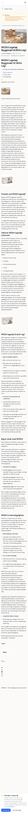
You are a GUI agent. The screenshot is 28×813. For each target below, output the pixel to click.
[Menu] (25, 2)
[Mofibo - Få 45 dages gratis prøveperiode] (14, 689)
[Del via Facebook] (2, 667)
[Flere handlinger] (2, 80)
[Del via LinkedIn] (2, 671)
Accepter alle (5, 810)
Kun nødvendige (17, 810)
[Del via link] (2, 673)
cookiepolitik (11, 806)
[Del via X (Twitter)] (2, 669)
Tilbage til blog (8, 9)
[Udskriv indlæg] (2, 675)
